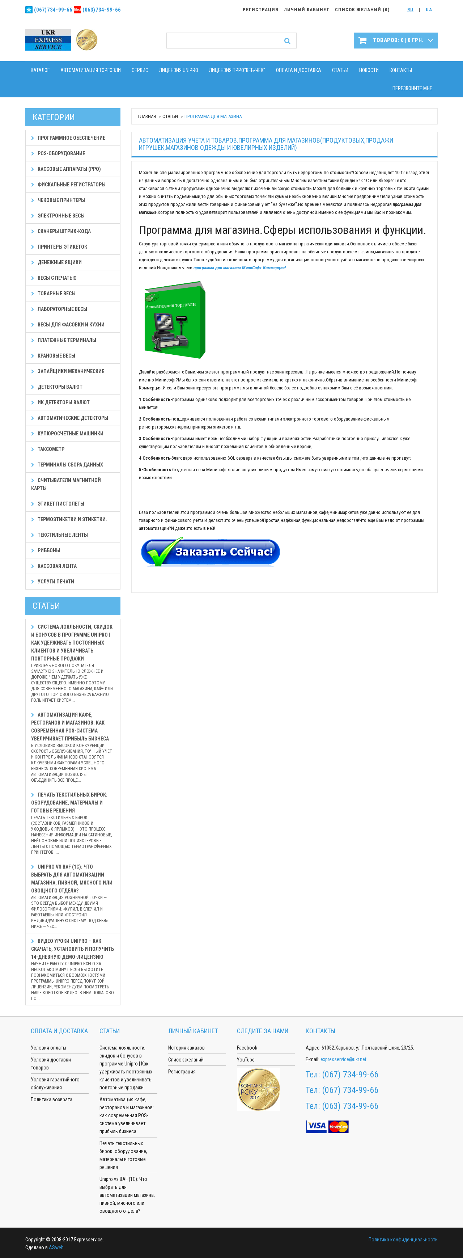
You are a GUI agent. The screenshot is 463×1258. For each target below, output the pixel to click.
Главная (147, 116)
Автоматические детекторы (72, 418)
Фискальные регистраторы (71, 184)
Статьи (340, 70)
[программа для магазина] (175, 319)
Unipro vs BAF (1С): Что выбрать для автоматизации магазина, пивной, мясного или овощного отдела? (71, 896)
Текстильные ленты (62, 535)
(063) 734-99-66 (350, 1106)
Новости (369, 70)
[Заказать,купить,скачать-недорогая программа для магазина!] (211, 552)
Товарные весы (56, 293)
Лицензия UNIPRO (178, 70)
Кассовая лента (57, 566)
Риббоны (48, 550)
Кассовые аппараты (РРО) (69, 169)
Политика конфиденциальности (403, 1239)
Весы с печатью (57, 278)
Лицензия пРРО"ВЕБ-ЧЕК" (237, 70)
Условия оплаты (48, 1048)
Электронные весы (61, 216)
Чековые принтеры (61, 200)
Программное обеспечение (71, 138)
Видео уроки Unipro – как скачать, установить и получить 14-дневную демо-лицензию (72, 969)
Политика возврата (51, 1099)
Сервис (140, 70)
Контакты (401, 70)
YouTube (246, 1060)
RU (410, 9)
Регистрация (182, 1072)
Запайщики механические (70, 371)
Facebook (247, 1048)
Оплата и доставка (298, 70)
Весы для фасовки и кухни (71, 325)
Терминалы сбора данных (70, 465)
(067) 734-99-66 (350, 1074)
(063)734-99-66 (101, 10)
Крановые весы (56, 356)
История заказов (186, 1048)
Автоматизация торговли (90, 70)
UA (429, 9)
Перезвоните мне (412, 88)
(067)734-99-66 (53, 10)
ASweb (56, 1247)
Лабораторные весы (62, 309)
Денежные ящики (59, 262)
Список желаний (186, 1060)
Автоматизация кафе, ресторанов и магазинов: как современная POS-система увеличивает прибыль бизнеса (71, 747)
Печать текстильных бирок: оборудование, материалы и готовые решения (71, 823)
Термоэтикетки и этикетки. (72, 519)
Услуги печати (55, 581)
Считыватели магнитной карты (66, 484)
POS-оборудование (61, 153)
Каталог (40, 70)
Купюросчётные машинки (70, 433)
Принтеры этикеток (62, 247)
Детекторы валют (59, 387)
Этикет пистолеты (60, 504)
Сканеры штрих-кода (64, 231)
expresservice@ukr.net (343, 1059)
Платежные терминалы (66, 340)
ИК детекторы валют (63, 402)
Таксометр (50, 449)
